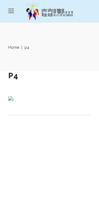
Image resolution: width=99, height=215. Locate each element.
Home (13, 47)
